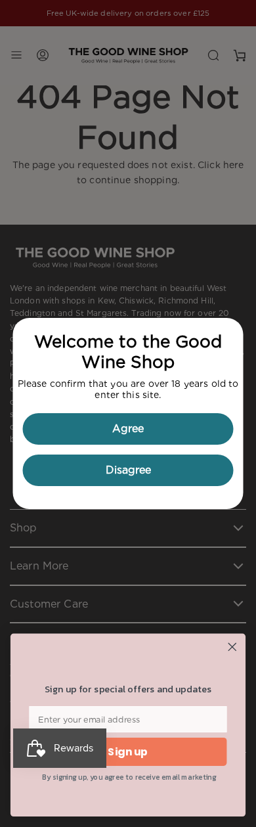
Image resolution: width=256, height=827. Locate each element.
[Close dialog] (232, 647)
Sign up (128, 751)
